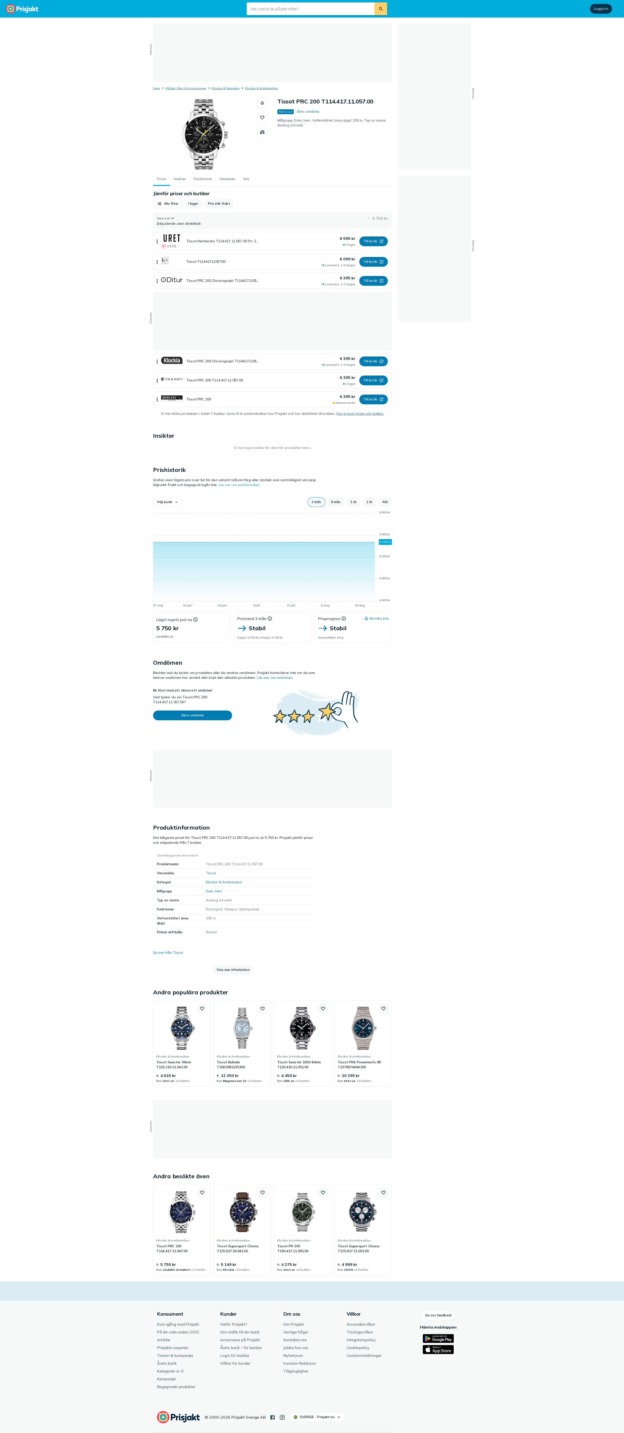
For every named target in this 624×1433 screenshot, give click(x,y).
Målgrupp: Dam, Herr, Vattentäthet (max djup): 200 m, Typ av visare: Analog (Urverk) (331, 122)
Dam (209, 891)
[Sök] (380, 8)
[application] (272, 560)
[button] (262, 103)
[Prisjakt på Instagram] (282, 1416)
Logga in (601, 8)
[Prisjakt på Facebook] (272, 1416)
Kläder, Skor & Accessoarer (186, 88)
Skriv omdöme (308, 111)
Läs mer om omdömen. (275, 677)
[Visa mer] (157, 241)
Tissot (211, 873)
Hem (156, 88)
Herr (218, 891)
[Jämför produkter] (262, 132)
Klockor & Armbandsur (261, 88)
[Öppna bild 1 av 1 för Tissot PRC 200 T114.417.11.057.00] (205, 134)
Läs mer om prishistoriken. (240, 485)
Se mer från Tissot (168, 952)
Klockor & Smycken (225, 88)
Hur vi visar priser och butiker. (360, 413)
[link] (182, 1043)
